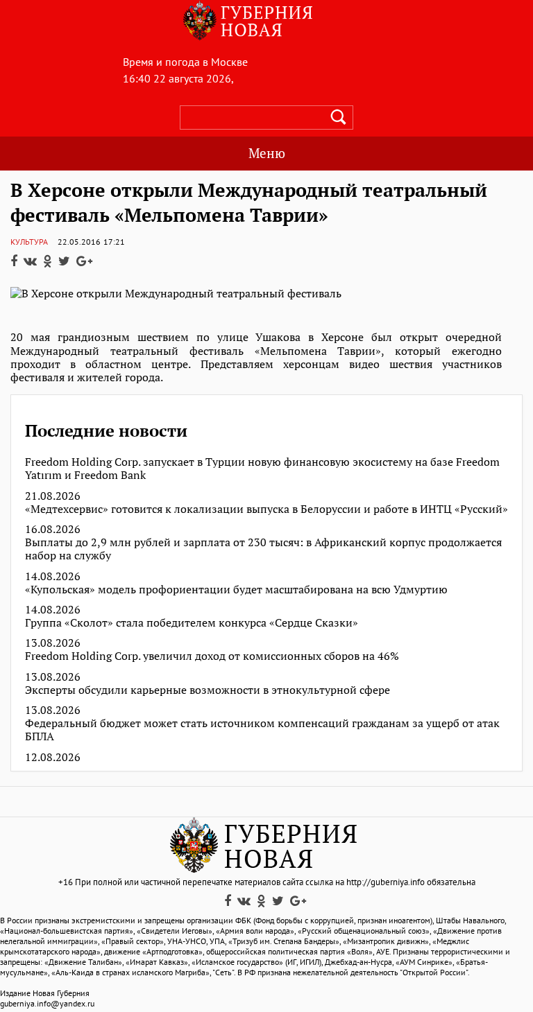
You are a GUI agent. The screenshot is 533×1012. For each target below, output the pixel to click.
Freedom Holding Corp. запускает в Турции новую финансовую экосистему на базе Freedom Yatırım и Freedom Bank (262, 468)
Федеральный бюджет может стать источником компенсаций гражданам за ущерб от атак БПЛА (262, 730)
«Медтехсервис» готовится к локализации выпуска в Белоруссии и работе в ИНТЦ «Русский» (266, 509)
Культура (29, 241)
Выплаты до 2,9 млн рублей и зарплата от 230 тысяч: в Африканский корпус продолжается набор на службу (263, 549)
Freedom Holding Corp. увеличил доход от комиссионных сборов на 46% (212, 656)
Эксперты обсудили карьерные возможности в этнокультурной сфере (207, 690)
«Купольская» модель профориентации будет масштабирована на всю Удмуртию (236, 589)
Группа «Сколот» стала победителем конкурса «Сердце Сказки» (191, 622)
